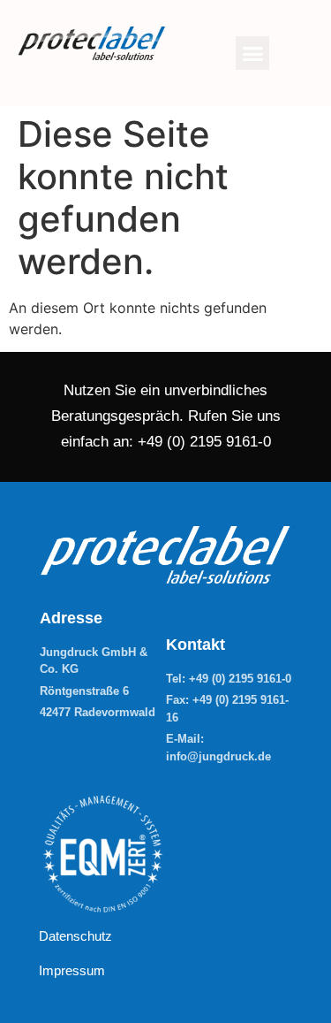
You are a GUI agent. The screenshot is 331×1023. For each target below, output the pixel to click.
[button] (252, 53)
